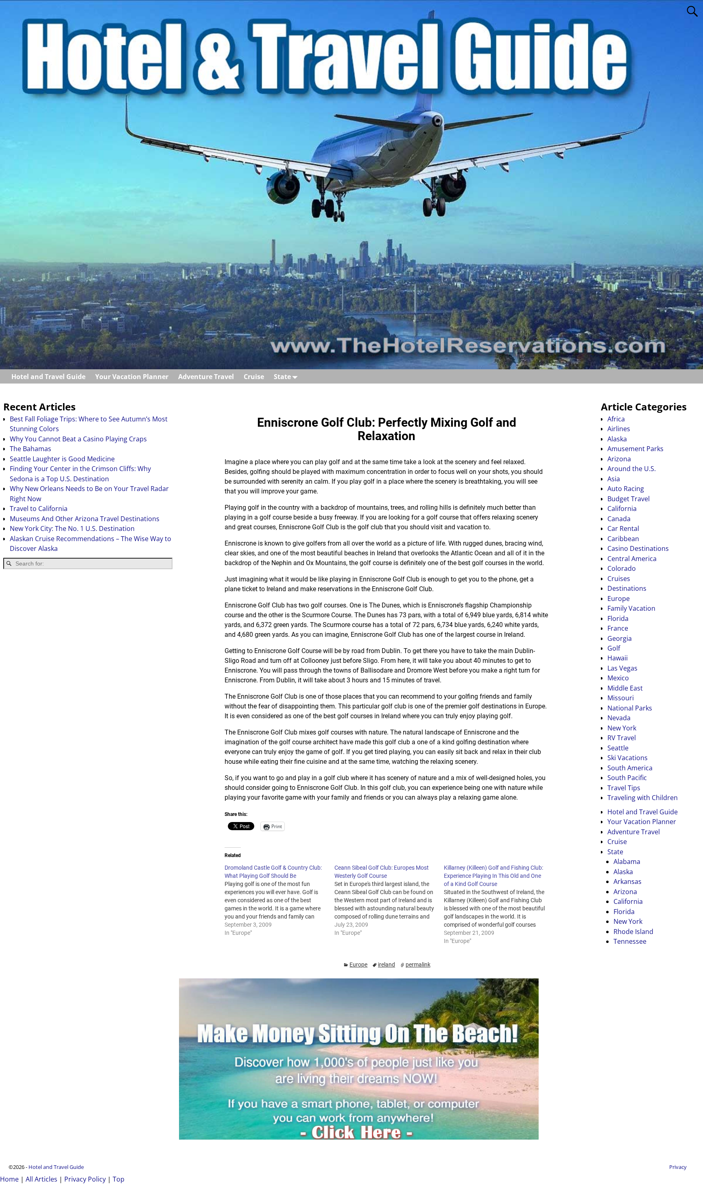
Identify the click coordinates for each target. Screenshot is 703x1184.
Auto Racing (625, 488)
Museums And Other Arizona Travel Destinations (84, 518)
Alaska (617, 438)
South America (630, 767)
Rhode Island (633, 931)
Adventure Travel (206, 376)
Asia (613, 478)
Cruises (618, 578)
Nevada (619, 717)
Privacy (678, 1167)
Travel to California (39, 508)
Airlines (618, 428)
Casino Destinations (638, 548)
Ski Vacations (627, 757)
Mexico (618, 677)
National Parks (629, 708)
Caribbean (623, 538)
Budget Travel (628, 498)
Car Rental (623, 528)
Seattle (618, 747)
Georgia (619, 638)
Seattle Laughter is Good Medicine (62, 458)
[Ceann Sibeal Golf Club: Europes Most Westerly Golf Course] (389, 900)
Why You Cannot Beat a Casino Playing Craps (78, 438)
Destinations (626, 588)
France (617, 628)
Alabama (626, 861)
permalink (418, 964)
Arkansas (627, 881)
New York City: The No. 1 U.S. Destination (72, 528)
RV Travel (621, 737)
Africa (616, 418)
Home (9, 1179)
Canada (619, 518)
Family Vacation (631, 608)
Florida (618, 618)
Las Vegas (622, 668)
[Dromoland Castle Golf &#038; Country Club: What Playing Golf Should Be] (279, 900)
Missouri (620, 697)
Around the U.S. (631, 468)
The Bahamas (30, 448)
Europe (358, 964)
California (622, 508)
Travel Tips (623, 787)
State (282, 376)
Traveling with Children (642, 797)
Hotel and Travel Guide (48, 376)
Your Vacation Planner (131, 376)
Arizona (619, 458)
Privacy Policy (85, 1179)
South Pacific (627, 777)
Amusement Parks (635, 448)
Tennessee (629, 941)
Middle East (625, 688)
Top (118, 1179)
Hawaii (617, 657)
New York (621, 728)
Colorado (621, 568)
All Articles (41, 1179)
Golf (613, 648)
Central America (632, 558)
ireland (386, 964)
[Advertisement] (87, 640)
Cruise (254, 376)
